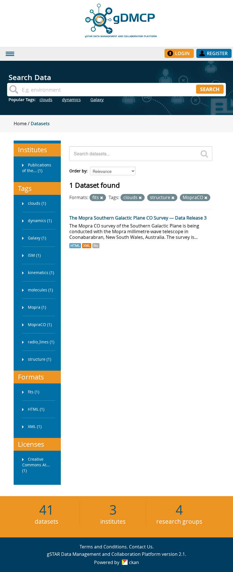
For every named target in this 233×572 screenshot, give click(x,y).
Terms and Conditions (103, 547)
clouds (45, 99)
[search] (204, 153)
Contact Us (141, 547)
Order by (77, 171)
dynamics (71, 99)
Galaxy (97, 99)
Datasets (40, 123)
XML (86, 245)
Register (217, 53)
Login (182, 53)
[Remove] (101, 198)
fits (95, 245)
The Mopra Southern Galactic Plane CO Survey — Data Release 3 (138, 218)
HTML (75, 245)
